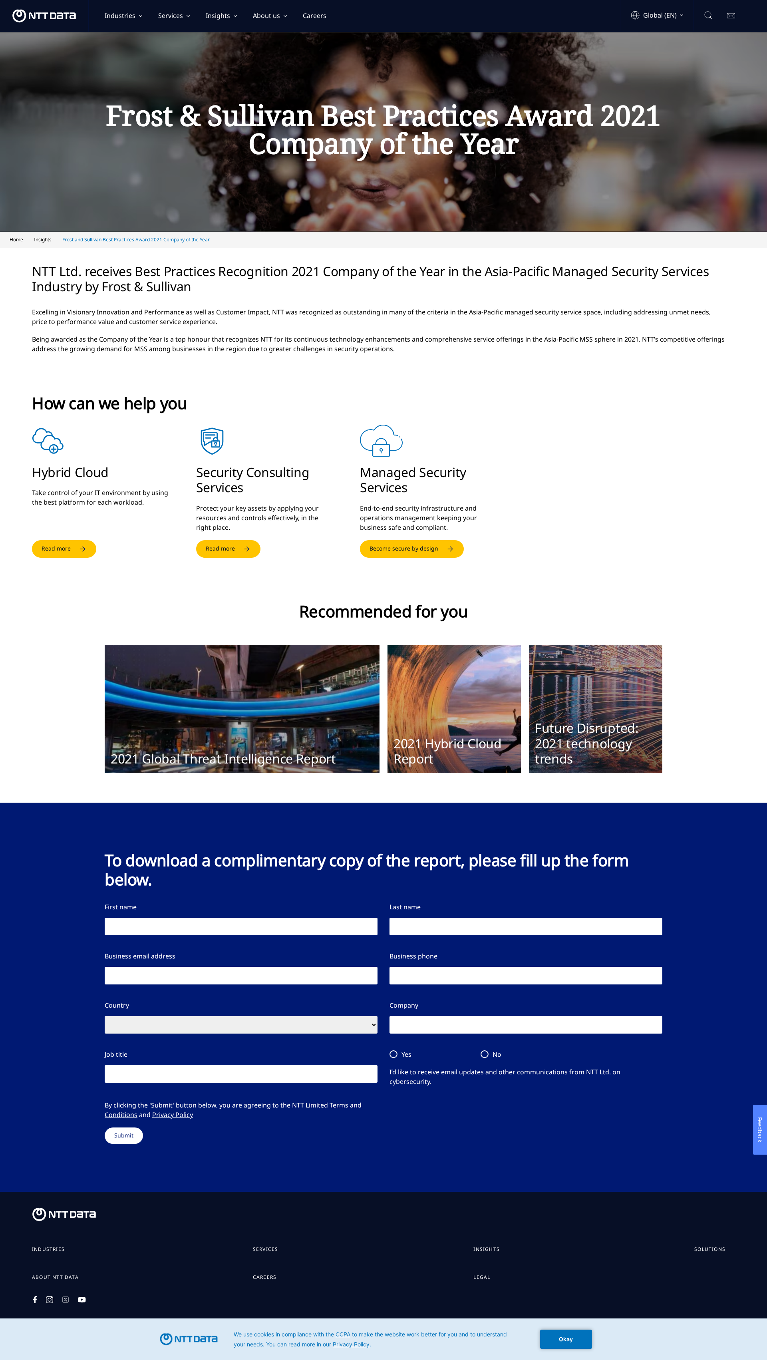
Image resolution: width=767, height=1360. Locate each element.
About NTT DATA (55, 1277)
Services (170, 15)
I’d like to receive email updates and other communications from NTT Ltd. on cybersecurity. (504, 1077)
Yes (406, 1054)
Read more (56, 548)
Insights (218, 15)
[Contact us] (731, 16)
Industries (120, 15)
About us (266, 15)
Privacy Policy (172, 1114)
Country (117, 1005)
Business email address (140, 956)
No (497, 1054)
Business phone (413, 956)
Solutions (709, 1249)
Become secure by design (404, 548)
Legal (481, 1277)
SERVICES (265, 1249)
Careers (314, 15)
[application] (383, 1339)
